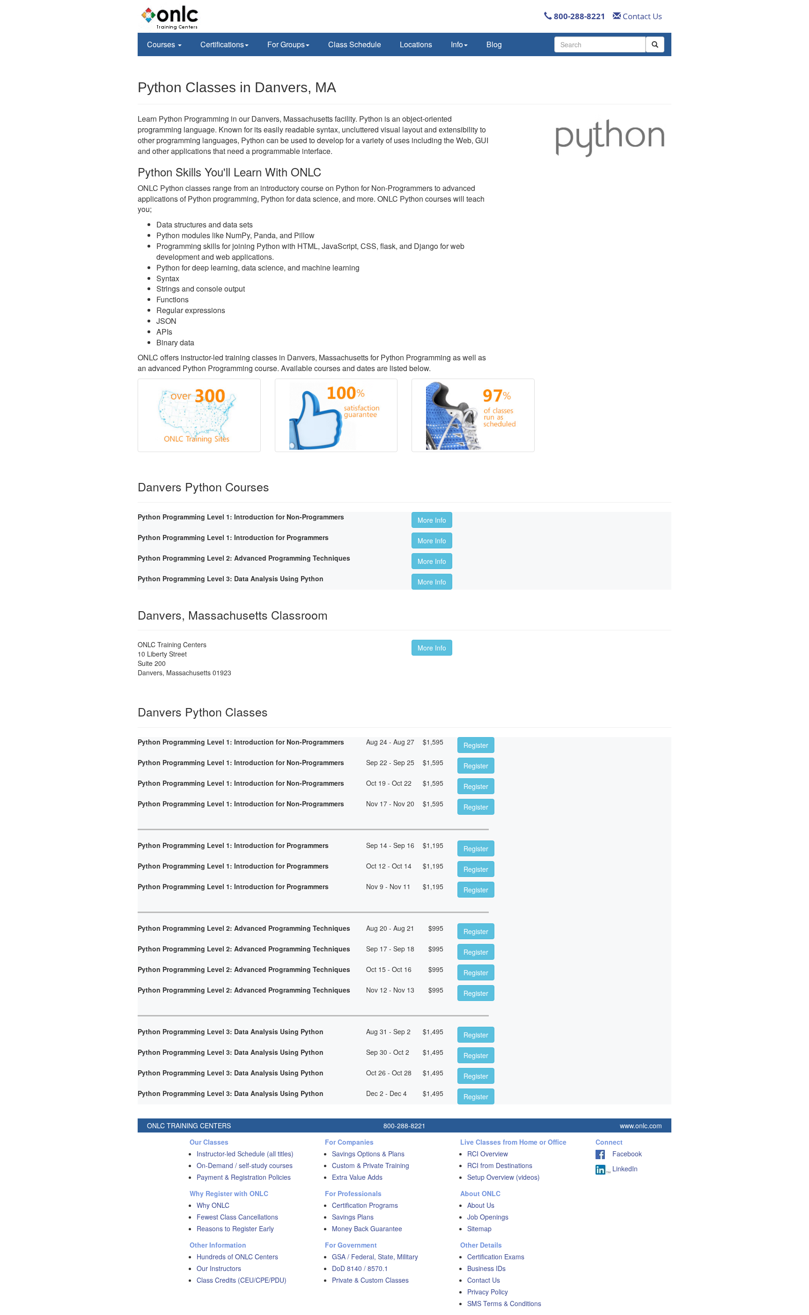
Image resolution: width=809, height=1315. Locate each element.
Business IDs (486, 1268)
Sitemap (479, 1228)
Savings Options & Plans (368, 1153)
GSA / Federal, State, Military (375, 1256)
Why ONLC (213, 1205)
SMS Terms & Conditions (504, 1303)
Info (457, 44)
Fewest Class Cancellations (237, 1216)
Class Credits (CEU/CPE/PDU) (242, 1280)
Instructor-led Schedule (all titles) (245, 1153)
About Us (480, 1205)
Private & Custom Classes (370, 1280)
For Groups (286, 44)
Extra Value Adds (357, 1177)
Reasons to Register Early (235, 1228)
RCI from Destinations (499, 1165)
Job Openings (487, 1216)
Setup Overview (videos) (503, 1177)
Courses (162, 44)
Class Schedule (354, 44)
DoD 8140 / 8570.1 (360, 1268)
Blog (494, 44)
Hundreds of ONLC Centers (237, 1256)
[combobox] (600, 44)
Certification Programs (365, 1205)
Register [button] (475, 745)
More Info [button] (432, 520)
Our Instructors (219, 1268)
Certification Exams (495, 1256)
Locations (416, 44)
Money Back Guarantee (367, 1228)
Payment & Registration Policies (244, 1177)
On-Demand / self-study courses (245, 1165)
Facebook (623, 1153)
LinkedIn (624, 1168)
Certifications (222, 44)
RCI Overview (487, 1153)
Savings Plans (353, 1216)
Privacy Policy (487, 1291)
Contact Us (641, 16)
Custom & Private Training (370, 1165)
